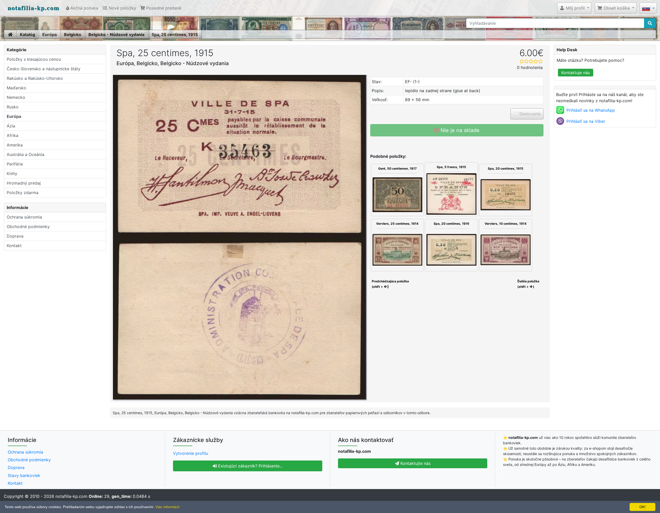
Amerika (15, 144)
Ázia (11, 125)
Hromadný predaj (24, 183)
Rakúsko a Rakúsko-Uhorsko (35, 78)
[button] (574, 8)
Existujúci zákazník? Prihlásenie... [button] (250, 465)
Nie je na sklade (459, 130)
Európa (49, 34)
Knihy (12, 173)
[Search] (650, 23)
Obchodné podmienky (28, 226)
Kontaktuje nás (575, 72)
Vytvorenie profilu (190, 453)
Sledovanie (529, 113)
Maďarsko (16, 87)
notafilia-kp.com (34, 7)
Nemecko (16, 97)
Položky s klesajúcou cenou (34, 59)
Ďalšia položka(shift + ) (528, 284)
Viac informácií (167, 507)
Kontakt (14, 245)
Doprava (15, 236)
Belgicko (72, 34)
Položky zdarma (22, 192)
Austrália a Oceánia (25, 154)
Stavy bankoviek (24, 475)
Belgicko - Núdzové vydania (116, 34)
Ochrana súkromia (24, 217)
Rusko (13, 106)
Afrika (12, 135)
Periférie (15, 164)
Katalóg (27, 34)
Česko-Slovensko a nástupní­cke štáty (43, 68)
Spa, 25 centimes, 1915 (175, 34)
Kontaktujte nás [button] (415, 463)
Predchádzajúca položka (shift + (390, 284)
